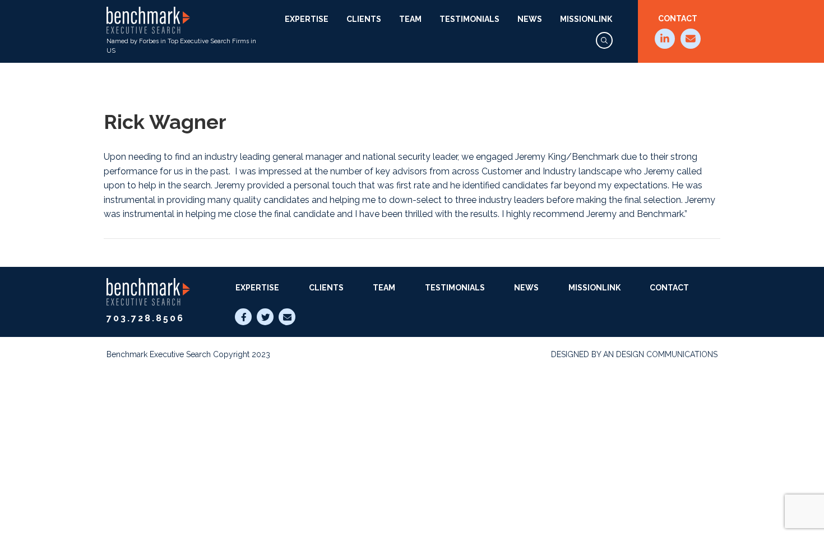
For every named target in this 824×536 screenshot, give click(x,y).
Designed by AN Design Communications (634, 354)
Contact (677, 18)
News (529, 19)
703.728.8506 (145, 318)
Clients (363, 19)
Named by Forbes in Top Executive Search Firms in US (181, 46)
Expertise (306, 19)
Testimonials (469, 19)
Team (410, 19)
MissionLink (586, 19)
